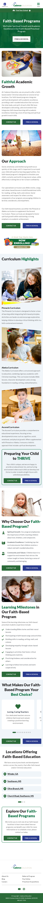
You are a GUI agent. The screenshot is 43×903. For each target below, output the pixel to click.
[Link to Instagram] (24, 889)
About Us (5, 876)
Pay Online (26, 879)
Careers (4, 882)
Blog (3, 879)
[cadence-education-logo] (22, 4)
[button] (14, 732)
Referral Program (28, 876)
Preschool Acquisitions (30, 882)
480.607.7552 (21, 900)
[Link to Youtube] (19, 889)
